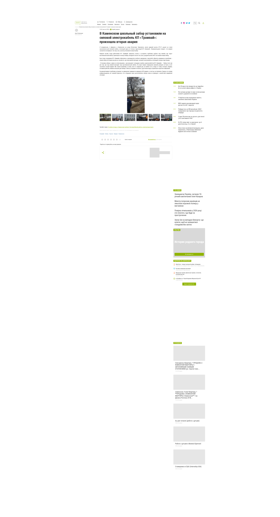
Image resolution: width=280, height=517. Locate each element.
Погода (122, 24)
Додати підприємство (189, 284)
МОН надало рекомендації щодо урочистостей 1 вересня (188, 104)
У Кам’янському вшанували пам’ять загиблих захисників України (189, 98)
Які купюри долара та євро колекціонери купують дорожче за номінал (191, 93)
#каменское (121, 134)
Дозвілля (104, 24)
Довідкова (128, 24)
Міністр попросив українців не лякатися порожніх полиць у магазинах (187, 203)
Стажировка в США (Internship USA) (188, 467)
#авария (116, 134)
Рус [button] (195, 23)
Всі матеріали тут (189, 254)
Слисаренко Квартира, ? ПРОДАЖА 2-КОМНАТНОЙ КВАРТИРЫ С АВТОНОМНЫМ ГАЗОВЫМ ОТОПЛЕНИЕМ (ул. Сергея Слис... (189, 366)
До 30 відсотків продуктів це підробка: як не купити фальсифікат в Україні (191, 87)
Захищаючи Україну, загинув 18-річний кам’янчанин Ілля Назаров (189, 195)
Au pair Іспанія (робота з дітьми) (187, 421)
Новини (111, 22)
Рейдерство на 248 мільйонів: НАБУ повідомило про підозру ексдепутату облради (190, 110)
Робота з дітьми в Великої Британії (188, 444)
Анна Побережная (79, 33)
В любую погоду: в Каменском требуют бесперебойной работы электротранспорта (130, 127)
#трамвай (102, 134)
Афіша (120, 22)
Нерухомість (134, 24)
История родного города (189, 242)
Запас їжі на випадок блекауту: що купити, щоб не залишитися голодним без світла (189, 222)
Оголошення (110, 24)
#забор (106, 134)
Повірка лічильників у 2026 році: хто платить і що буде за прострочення (188, 212)
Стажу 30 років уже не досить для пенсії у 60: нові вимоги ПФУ (191, 117)
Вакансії (99, 24)
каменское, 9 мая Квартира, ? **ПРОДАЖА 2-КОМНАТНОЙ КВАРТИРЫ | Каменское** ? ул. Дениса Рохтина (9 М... (186, 395)
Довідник (129, 22)
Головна (102, 22)
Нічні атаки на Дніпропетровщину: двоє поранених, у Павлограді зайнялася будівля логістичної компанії (191, 129)
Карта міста (117, 24)
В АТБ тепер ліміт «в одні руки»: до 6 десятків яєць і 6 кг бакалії (190, 123)
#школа (111, 134)
